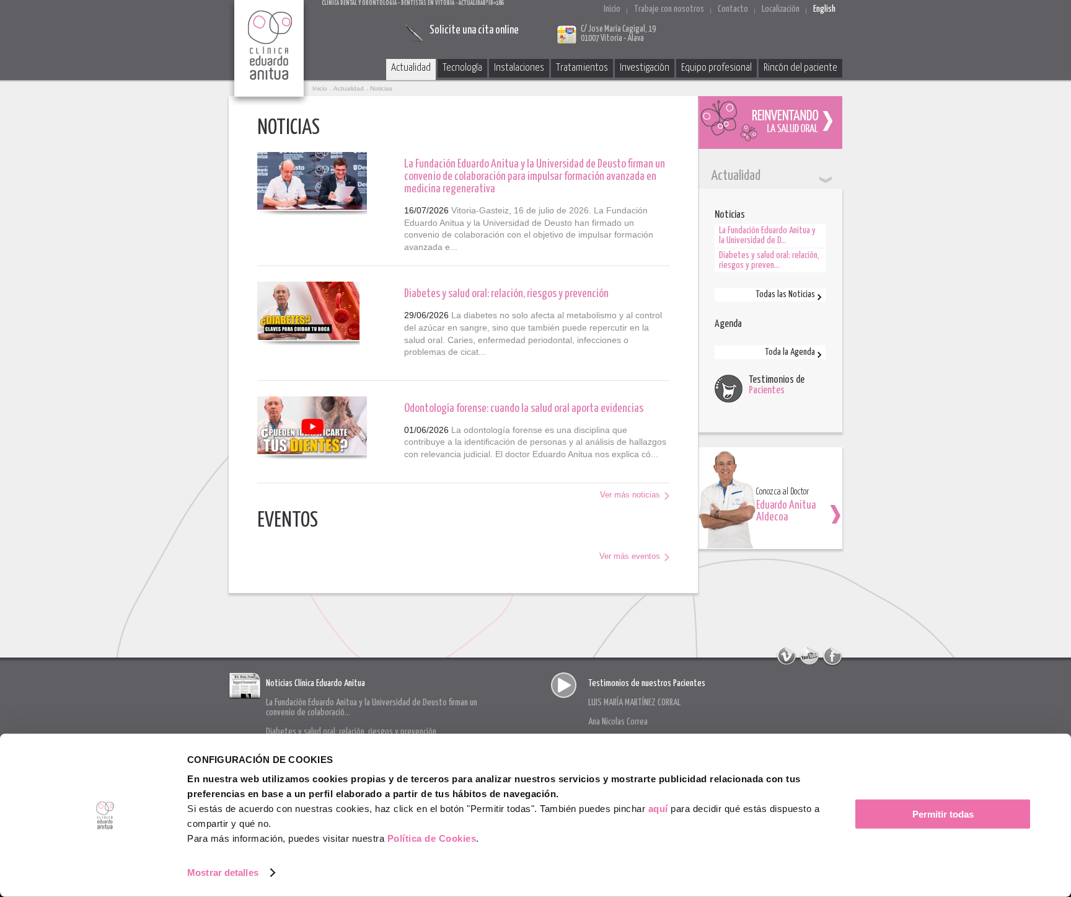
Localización (781, 9)
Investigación (644, 68)
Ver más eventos (629, 556)
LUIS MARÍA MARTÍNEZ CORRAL (634, 702)
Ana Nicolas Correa (618, 721)
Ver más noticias (630, 494)
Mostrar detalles (222, 872)
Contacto (733, 9)
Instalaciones (519, 68)
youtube (809, 656)
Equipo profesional (716, 68)
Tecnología (462, 68)
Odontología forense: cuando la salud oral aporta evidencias (523, 408)
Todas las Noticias (785, 294)
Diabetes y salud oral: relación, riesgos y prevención (506, 294)
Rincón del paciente (800, 68)
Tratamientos (582, 68)
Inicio (612, 9)
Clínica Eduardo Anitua (270, 52)
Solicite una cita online (474, 30)
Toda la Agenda (790, 352)
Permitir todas (943, 814)
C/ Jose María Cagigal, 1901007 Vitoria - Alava (618, 34)
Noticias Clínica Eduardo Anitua (315, 683)
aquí (658, 808)
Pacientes (767, 390)
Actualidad (411, 68)
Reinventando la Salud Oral (770, 122)
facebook (832, 656)
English (824, 9)
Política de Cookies (432, 838)
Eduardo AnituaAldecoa (786, 511)
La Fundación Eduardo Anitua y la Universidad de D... (767, 235)
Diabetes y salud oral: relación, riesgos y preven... (769, 260)
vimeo (786, 656)
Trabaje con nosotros (669, 9)
